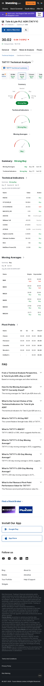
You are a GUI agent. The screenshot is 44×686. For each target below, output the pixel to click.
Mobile (4, 575)
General (5, 50)
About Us (27, 570)
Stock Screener (16, 9)
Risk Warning (6, 673)
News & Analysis (26, 50)
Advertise (27, 575)
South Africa (30, 9)
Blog (3, 570)
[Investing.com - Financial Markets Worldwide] (13, 3)
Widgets (5, 584)
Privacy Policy (6, 666)
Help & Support (29, 579)
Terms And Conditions (9, 659)
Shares (5, 9)
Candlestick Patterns (24, 55)
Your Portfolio (7, 579)
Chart (14, 50)
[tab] (13, 76)
